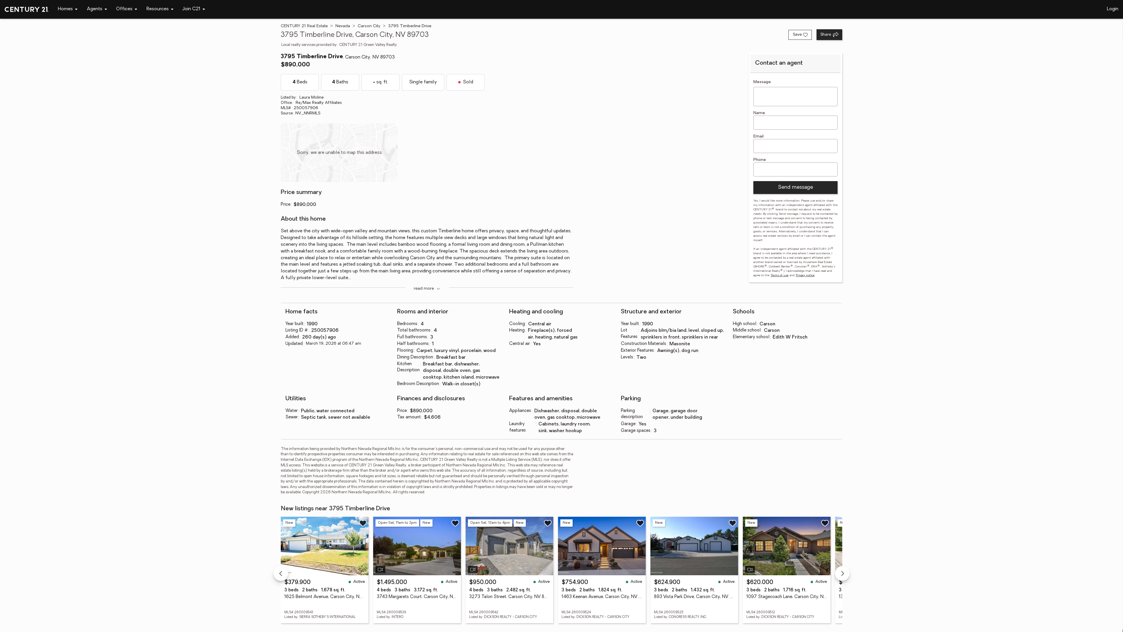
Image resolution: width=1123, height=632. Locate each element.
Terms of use (779, 275)
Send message (795, 187)
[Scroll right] (842, 573)
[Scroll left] (280, 573)
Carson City (369, 26)
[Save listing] (362, 523)
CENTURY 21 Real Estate (304, 26)
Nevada (342, 26)
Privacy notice (805, 275)
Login (1112, 9)
